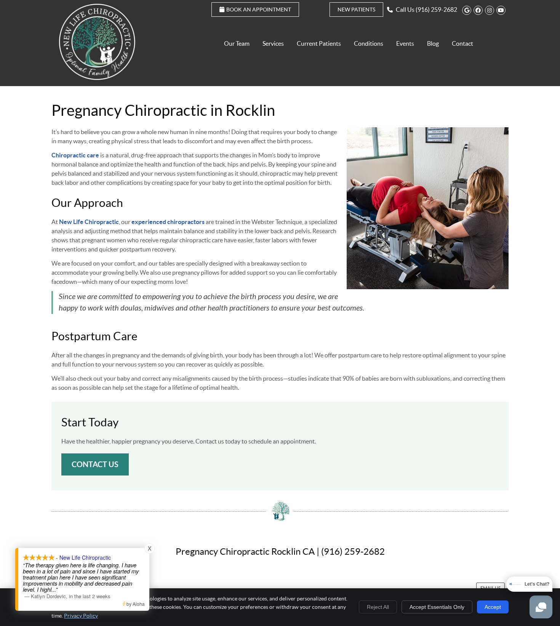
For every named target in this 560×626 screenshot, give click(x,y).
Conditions (368, 43)
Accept (493, 607)
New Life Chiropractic (89, 221)
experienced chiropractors (168, 221)
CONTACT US (95, 464)
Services (273, 43)
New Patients (356, 9)
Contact (462, 43)
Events (405, 43)
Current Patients (319, 43)
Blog (433, 43)
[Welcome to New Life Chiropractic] (97, 77)
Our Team (237, 43)
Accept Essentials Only (437, 607)
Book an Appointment (258, 9)
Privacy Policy (81, 616)
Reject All (378, 607)
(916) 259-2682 (436, 9)
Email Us (490, 588)
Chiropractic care (75, 155)
